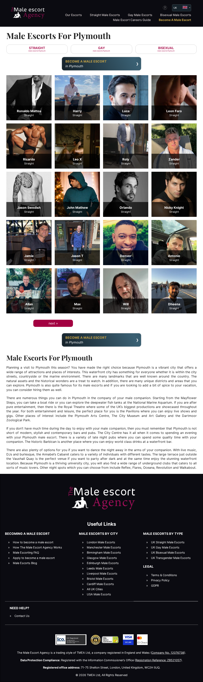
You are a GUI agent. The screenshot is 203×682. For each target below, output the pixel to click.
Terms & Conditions (164, 575)
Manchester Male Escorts (104, 547)
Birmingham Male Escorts (104, 552)
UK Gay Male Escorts (165, 547)
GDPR (155, 585)
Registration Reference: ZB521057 (158, 660)
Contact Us (22, 615)
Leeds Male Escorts (100, 568)
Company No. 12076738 (167, 652)
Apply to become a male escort (34, 558)
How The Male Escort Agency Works (37, 547)
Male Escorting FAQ (26, 552)
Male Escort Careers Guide (132, 20)
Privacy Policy (160, 580)
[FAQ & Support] (165, 8)
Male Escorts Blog (25, 563)
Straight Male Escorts (105, 15)
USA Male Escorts (99, 594)
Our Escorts (73, 15)
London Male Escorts (101, 542)
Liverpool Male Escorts (102, 573)
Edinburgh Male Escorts (103, 563)
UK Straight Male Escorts (168, 542)
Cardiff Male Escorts (100, 584)
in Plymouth (86, 63)
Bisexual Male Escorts (175, 15)
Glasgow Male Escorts (102, 558)
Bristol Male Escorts (100, 578)
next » (53, 323)
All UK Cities (95, 589)
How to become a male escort (33, 542)
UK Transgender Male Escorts (171, 558)
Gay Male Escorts (140, 15)
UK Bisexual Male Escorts (168, 552)
